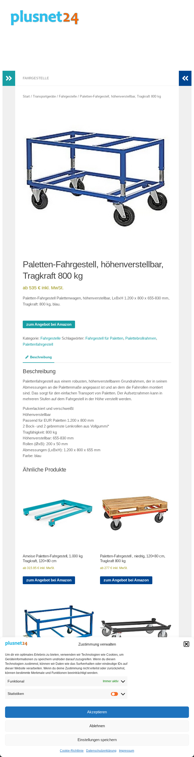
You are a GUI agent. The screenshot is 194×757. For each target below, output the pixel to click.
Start (26, 96)
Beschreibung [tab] (41, 357)
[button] (186, 644)
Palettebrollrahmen (140, 338)
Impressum (126, 750)
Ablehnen (97, 726)
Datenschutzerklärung (101, 750)
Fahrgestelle (36, 78)
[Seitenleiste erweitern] (9, 78)
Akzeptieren (97, 712)
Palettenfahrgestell (38, 344)
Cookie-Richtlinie (72, 750)
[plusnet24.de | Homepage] (49, 17)
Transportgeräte (44, 96)
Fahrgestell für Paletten (104, 338)
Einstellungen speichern (97, 740)
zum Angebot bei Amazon (48, 324)
